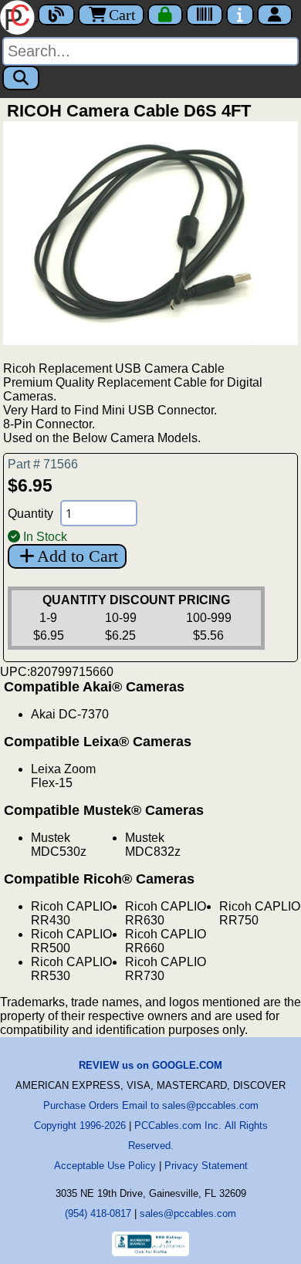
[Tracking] (204, 14)
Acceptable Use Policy (105, 1165)
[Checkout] (165, 14)
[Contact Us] (240, 14)
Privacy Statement (206, 1165)
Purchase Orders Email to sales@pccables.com (151, 1105)
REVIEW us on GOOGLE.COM (150, 1065)
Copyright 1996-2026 (80, 1125)
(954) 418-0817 (98, 1213)
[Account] (275, 14)
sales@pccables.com (188, 1213)
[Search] (20, 78)
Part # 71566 (43, 464)
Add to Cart (77, 556)
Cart (122, 14)
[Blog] (56, 14)
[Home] (19, 15)
